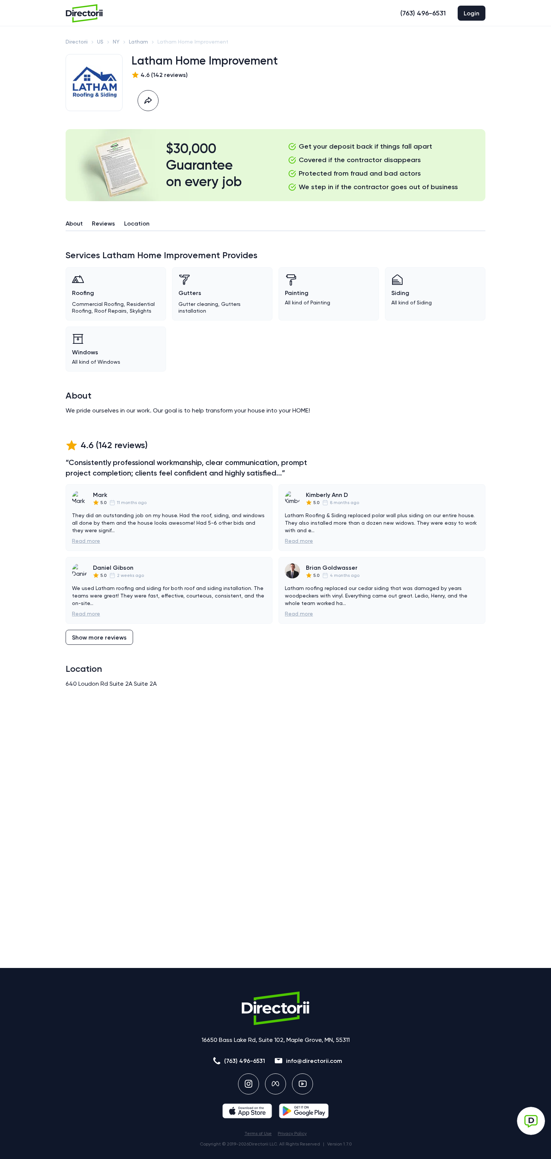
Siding (400, 293)
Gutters (189, 293)
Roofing (83, 293)
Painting (296, 293)
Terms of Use (258, 1133)
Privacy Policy (292, 1133)
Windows (85, 352)
